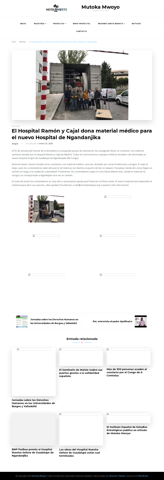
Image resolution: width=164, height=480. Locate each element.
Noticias (136, 23)
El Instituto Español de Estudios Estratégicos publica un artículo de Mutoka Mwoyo (127, 430)
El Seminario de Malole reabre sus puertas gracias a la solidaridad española (80, 373)
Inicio (23, 23)
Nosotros (39, 23)
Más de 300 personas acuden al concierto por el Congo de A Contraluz (127, 372)
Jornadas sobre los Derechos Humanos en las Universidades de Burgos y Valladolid (33, 403)
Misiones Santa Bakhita (110, 23)
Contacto (81, 31)
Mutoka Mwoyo (101, 7)
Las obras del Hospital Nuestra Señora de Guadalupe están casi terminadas (79, 452)
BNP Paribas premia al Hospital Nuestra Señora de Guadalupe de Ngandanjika (33, 452)
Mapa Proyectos (81, 23)
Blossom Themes (117, 476)
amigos (15, 143)
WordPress (143, 476)
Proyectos (58, 23)
